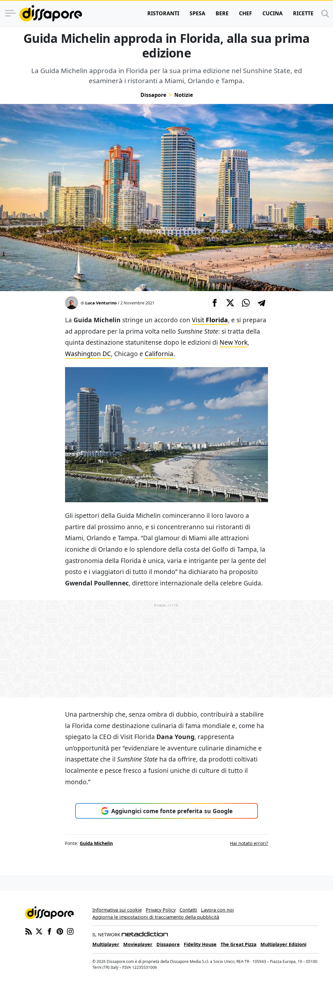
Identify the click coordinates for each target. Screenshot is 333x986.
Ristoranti (163, 13)
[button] (214, 302)
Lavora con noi (217, 910)
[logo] (51, 13)
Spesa (197, 13)
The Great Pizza (238, 944)
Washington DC (88, 353)
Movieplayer (138, 944)
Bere (222, 13)
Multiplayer (105, 944)
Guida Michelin (96, 843)
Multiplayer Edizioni (283, 944)
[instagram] (70, 930)
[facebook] (49, 930)
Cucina (272, 13)
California (159, 353)
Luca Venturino (101, 303)
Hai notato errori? (249, 843)
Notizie (183, 94)
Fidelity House (200, 944)
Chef (245, 13)
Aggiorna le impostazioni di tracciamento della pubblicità (155, 917)
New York (233, 342)
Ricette (303, 13)
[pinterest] (60, 930)
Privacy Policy (161, 910)
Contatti (188, 910)
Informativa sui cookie (117, 910)
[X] (39, 930)
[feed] (28, 930)
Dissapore (153, 94)
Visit (210, 319)
